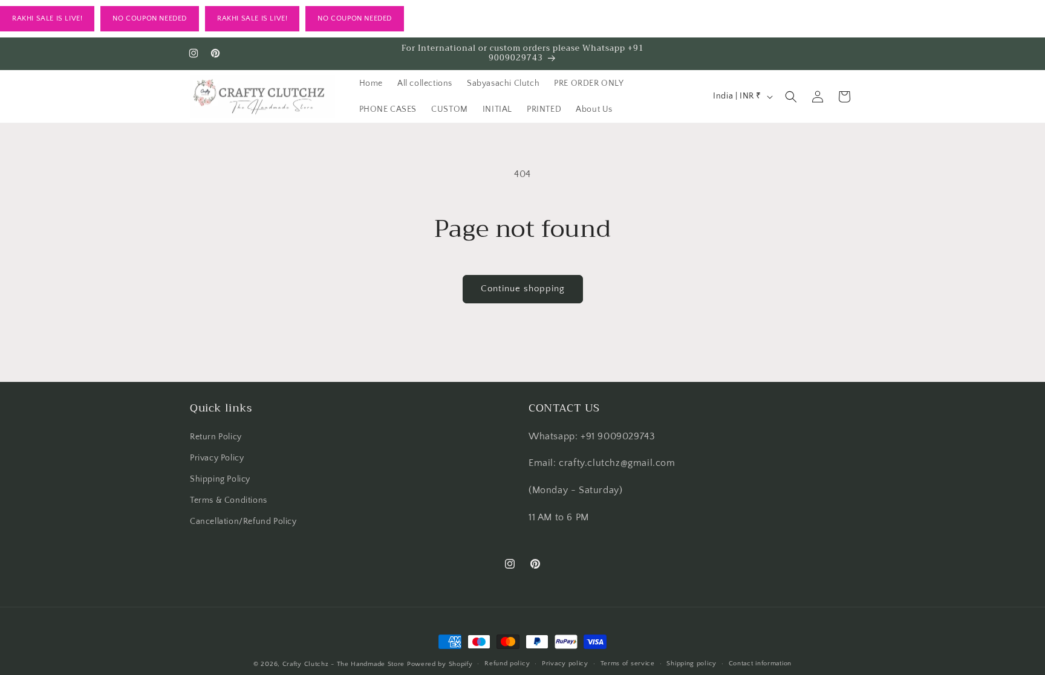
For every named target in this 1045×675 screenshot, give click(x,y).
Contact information (760, 663)
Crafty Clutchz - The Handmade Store (343, 664)
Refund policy (507, 663)
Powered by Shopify (440, 664)
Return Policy (216, 437)
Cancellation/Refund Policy (243, 521)
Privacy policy (565, 663)
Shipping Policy (220, 479)
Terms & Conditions (228, 500)
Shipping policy (691, 663)
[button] (791, 96)
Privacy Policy (217, 458)
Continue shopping (523, 288)
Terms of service (628, 663)
